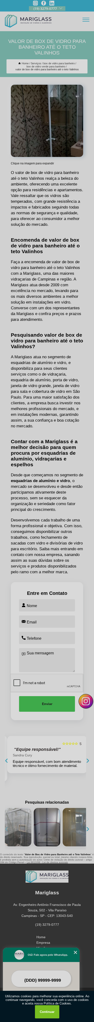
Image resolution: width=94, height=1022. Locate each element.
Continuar (47, 1012)
